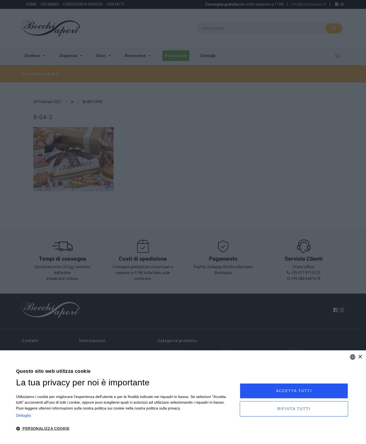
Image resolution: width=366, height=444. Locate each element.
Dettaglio (23, 415)
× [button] (360, 357)
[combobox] (352, 357)
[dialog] (183, 397)
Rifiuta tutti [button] (294, 409)
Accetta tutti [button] (294, 391)
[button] (124, 428)
